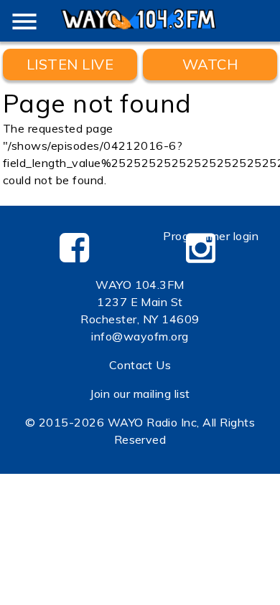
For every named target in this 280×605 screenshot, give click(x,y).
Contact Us (140, 365)
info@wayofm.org (139, 336)
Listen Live (70, 64)
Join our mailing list (140, 393)
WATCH (210, 64)
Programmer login (210, 236)
